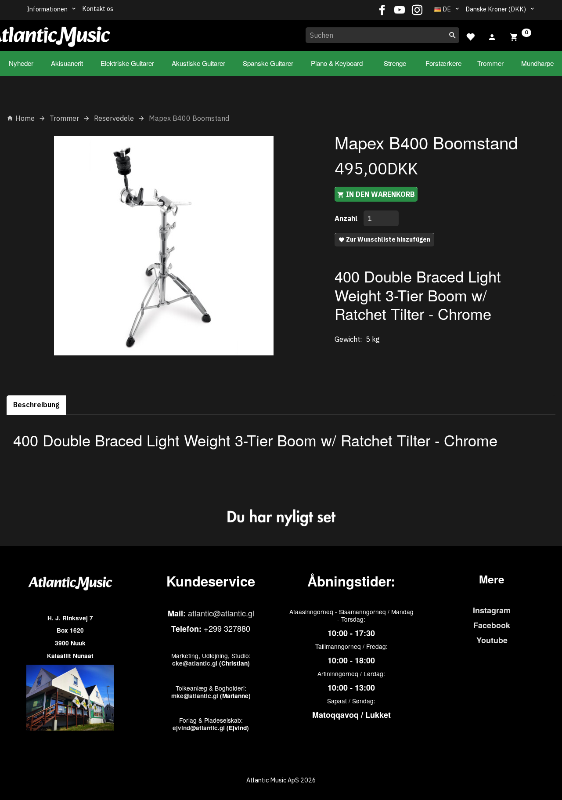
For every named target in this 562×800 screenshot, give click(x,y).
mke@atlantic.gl (194, 695)
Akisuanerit (67, 63)
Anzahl (347, 218)
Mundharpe (537, 63)
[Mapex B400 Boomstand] (164, 245)
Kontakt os (97, 8)
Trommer (490, 63)
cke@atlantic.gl (194, 663)
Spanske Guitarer (268, 63)
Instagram (492, 610)
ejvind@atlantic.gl (199, 728)
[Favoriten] (470, 35)
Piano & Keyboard (337, 63)
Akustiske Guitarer (198, 63)
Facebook (491, 625)
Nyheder (21, 63)
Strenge (395, 63)
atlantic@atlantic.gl (221, 613)
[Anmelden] (492, 36)
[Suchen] (452, 35)
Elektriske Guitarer (127, 63)
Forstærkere (443, 63)
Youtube (492, 640)
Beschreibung (36, 404)
